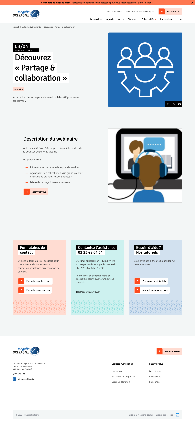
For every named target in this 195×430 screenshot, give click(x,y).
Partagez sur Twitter (174, 104)
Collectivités (148, 19)
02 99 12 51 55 (19, 374)
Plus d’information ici (143, 2)
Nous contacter (172, 351)
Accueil (16, 27)
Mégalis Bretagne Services (26, 14)
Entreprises (166, 19)
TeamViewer (177, 414)
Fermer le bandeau (192, 2)
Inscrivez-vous (39, 191)
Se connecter (173, 11)
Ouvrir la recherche (181, 19)
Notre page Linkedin (25, 379)
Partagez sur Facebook (168, 104)
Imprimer (179, 104)
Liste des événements (31, 27)
